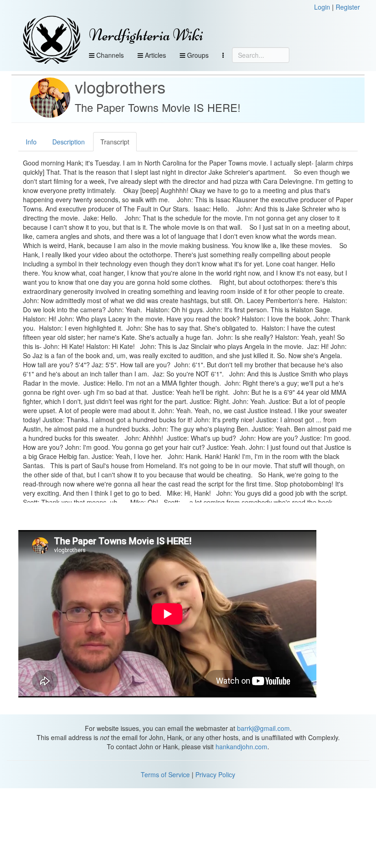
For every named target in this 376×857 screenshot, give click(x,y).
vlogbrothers (120, 86)
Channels (109, 55)
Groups (197, 55)
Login (322, 6)
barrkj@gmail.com (263, 728)
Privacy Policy (215, 774)
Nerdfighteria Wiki (146, 35)
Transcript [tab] (114, 141)
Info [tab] (31, 141)
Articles (154, 55)
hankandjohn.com (241, 746)
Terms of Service (165, 774)
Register (348, 6)
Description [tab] (68, 141)
